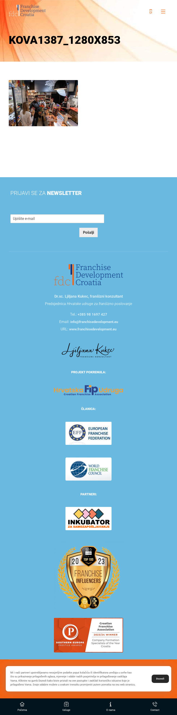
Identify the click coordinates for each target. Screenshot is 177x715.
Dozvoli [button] (160, 678)
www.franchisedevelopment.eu (92, 329)
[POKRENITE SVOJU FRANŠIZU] (27, 10)
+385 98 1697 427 (92, 314)
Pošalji (88, 232)
